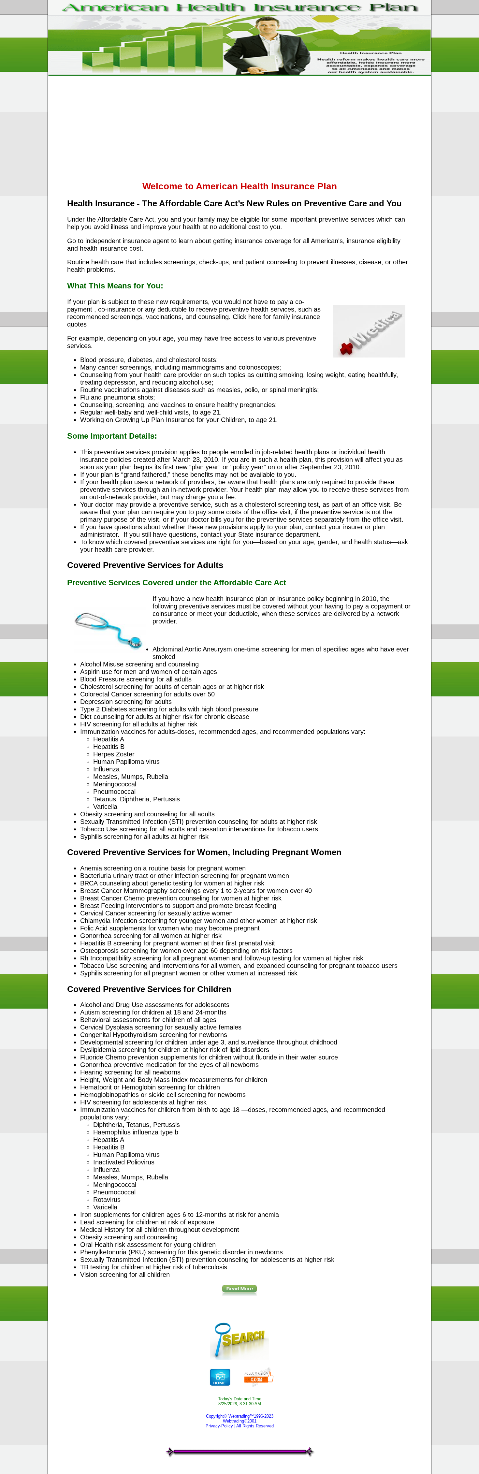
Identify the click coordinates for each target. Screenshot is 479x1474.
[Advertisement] (262, 129)
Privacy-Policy (219, 1425)
